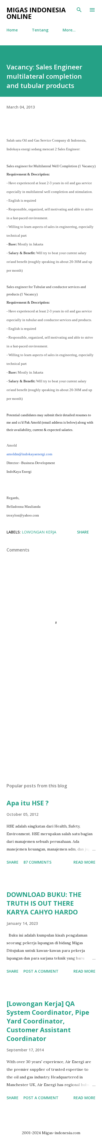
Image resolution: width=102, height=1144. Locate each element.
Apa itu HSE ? (28, 802)
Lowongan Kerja (39, 532)
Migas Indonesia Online (36, 13)
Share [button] (83, 532)
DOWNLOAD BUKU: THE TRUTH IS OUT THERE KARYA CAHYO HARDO (44, 903)
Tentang (40, 30)
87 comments (37, 862)
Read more (84, 862)
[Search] (79, 10)
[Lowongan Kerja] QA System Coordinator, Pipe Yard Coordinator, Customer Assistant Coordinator (48, 1021)
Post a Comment (40, 971)
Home (12, 30)
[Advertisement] (51, 731)
